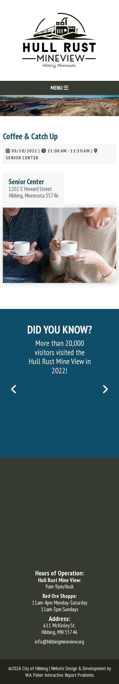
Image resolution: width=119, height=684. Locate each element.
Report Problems (79, 675)
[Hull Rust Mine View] (59, 39)
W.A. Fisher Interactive (44, 675)
